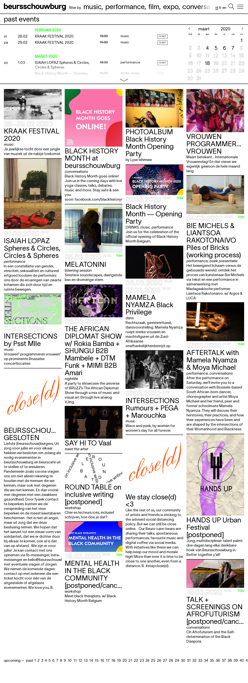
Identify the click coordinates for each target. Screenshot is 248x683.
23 (142, 660)
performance (125, 6)
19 (119, 660)
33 (200, 660)
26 (159, 660)
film (153, 6)
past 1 (31, 660)
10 (70, 660)
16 (102, 660)
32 (194, 660)
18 (113, 660)
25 (153, 660)
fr (220, 8)
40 (241, 660)
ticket (162, 36)
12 (80, 660)
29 (177, 660)
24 (147, 660)
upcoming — (14, 660)
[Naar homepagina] (35, 7)
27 (165, 660)
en (224, 8)
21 (130, 660)
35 (212, 660)
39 (235, 660)
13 (86, 660)
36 (218, 660)
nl (216, 8)
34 (206, 660)
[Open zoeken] (231, 7)
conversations (203, 6)
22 (136, 660)
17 (108, 660)
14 (91, 660)
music (93, 6)
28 (171, 660)
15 (97, 660)
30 (183, 660)
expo (170, 6)
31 (189, 660)
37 (224, 660)
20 (124, 660)
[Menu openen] (240, 7)
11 (75, 660)
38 (229, 660)
